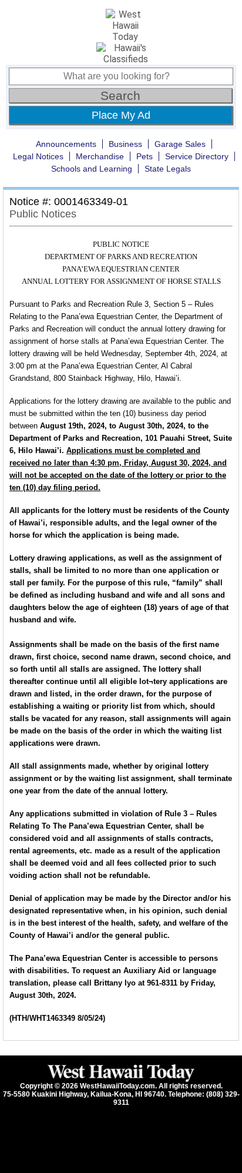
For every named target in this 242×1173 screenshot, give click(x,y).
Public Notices (42, 214)
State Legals (167, 168)
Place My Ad (121, 115)
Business (125, 144)
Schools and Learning (91, 168)
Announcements (66, 144)
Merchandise (100, 156)
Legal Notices (38, 156)
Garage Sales (180, 144)
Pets (144, 156)
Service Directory (196, 156)
